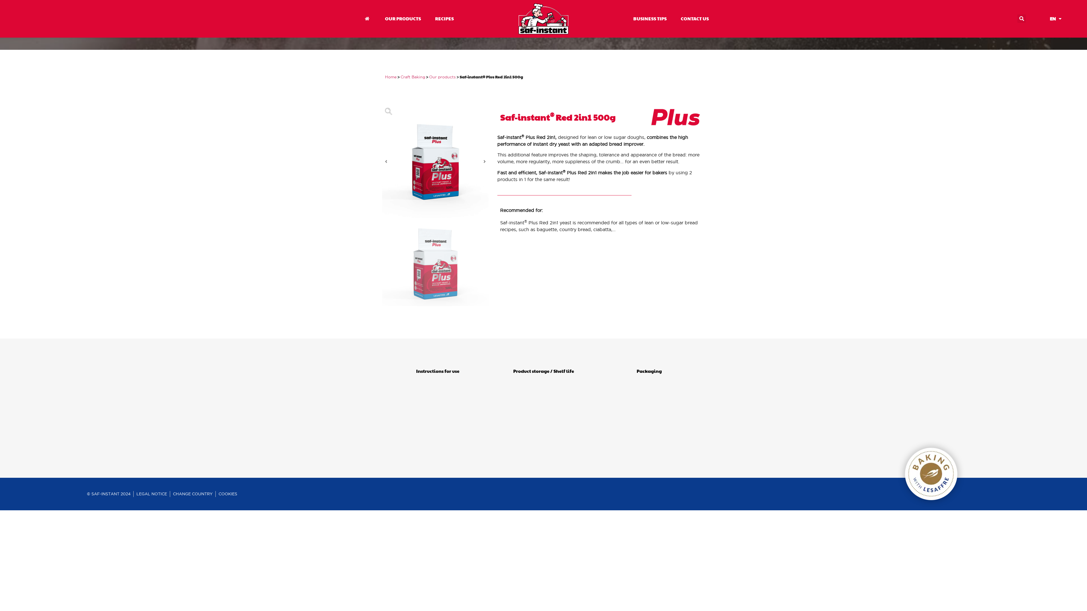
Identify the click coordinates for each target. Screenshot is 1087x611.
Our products (442, 77)
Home (391, 77)
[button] (1021, 18)
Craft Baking (413, 77)
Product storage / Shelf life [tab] (543, 371)
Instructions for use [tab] (437, 371)
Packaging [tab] (649, 371)
